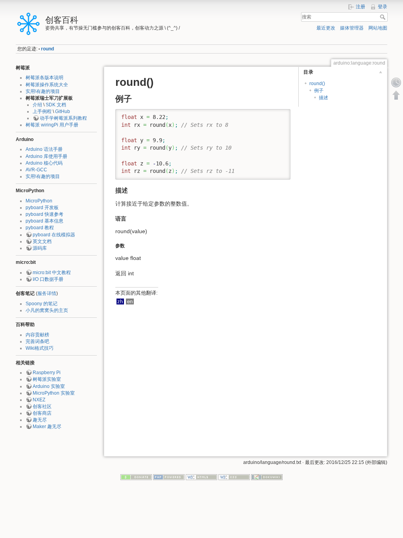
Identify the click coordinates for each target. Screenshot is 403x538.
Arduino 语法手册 (44, 149)
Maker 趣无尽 (47, 426)
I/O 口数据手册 (48, 279)
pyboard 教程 (40, 227)
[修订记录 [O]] (396, 82)
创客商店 (42, 413)
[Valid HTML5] (201, 476)
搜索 (383, 17)
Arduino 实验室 (49, 386)
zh (120, 301)
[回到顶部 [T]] (396, 95)
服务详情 (46, 293)
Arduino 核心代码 (44, 163)
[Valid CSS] (234, 476)
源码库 (40, 248)
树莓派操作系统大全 (47, 84)
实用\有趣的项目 (43, 91)
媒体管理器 (352, 28)
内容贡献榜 (37, 335)
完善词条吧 (37, 341)
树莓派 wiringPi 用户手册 (52, 125)
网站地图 (377, 28)
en (130, 301)
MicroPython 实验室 (54, 393)
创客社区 (42, 406)
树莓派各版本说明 (44, 77)
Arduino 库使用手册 (46, 156)
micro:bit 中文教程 (52, 272)
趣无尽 (40, 420)
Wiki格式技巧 (40, 348)
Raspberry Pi (47, 372)
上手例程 (42, 111)
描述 (323, 97)
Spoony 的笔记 (41, 303)
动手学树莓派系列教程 (63, 118)
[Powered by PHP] (169, 476)
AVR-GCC (36, 170)
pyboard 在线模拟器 (54, 234)
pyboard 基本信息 (44, 221)
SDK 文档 (56, 105)
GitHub (62, 111)
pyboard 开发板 (42, 207)
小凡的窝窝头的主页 (47, 310)
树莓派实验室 (47, 379)
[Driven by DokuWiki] (267, 476)
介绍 (37, 105)
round (47, 49)
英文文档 (42, 241)
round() (317, 83)
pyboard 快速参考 (44, 214)
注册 (360, 6)
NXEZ (39, 400)
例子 (319, 90)
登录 (382, 6)
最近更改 (325, 28)
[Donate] (136, 476)
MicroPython (39, 201)
